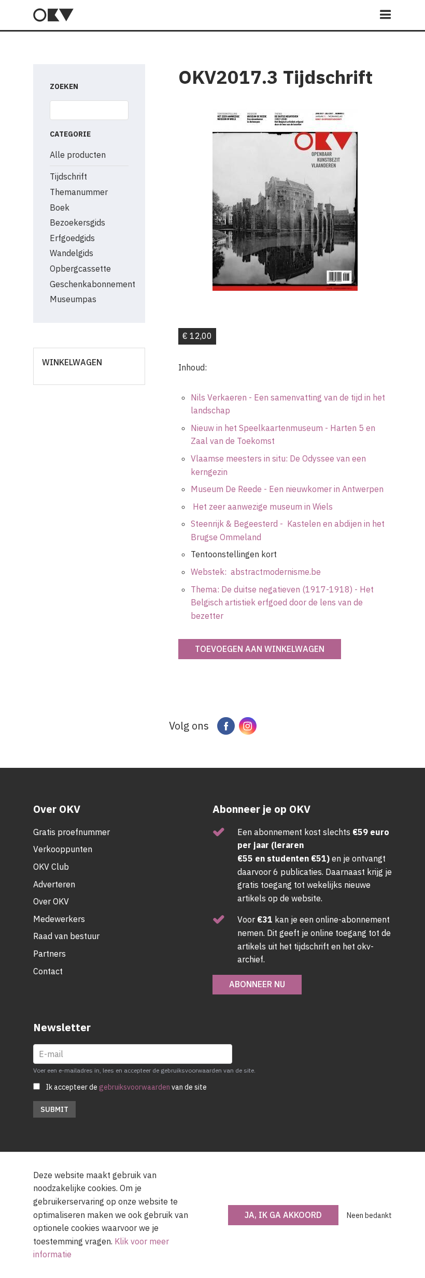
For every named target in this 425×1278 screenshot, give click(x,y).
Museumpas (73, 299)
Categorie (70, 134)
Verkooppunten (62, 849)
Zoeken (64, 86)
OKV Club (51, 866)
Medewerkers (59, 919)
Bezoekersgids (77, 222)
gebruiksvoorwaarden (134, 1087)
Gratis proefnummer (71, 832)
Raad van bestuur (66, 936)
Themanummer (79, 192)
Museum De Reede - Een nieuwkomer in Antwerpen (287, 489)
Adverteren (54, 884)
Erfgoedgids (72, 238)
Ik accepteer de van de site (126, 1087)
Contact (48, 971)
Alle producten (78, 155)
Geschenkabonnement (92, 284)
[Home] (53, 15)
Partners (49, 953)
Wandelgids (71, 253)
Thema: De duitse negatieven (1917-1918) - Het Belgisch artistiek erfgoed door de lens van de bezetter (282, 602)
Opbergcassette (80, 268)
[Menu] (385, 15)
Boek (59, 207)
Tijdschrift (68, 176)
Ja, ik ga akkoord (283, 1215)
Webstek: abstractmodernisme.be (256, 572)
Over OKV (51, 901)
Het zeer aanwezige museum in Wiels (262, 506)
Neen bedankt (369, 1215)
